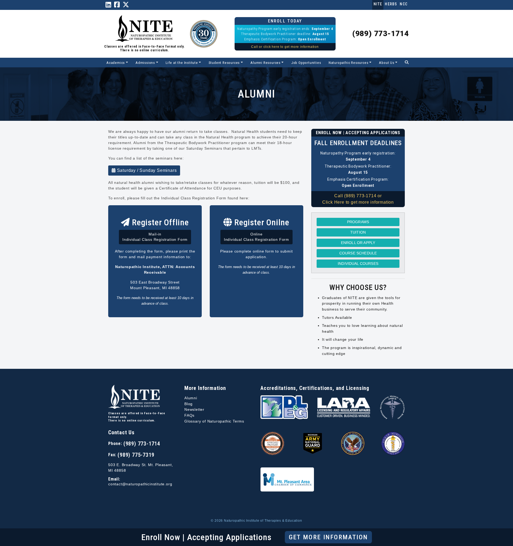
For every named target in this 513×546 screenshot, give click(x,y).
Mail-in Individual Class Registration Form (155, 237)
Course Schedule (358, 253)
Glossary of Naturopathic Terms (214, 421)
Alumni (190, 398)
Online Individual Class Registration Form (256, 237)
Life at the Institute (182, 62)
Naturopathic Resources (348, 62)
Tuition (358, 232)
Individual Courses (358, 263)
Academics (115, 62)
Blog (188, 404)
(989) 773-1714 (380, 33)
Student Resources (224, 62)
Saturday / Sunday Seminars (146, 170)
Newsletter (194, 409)
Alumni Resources (265, 62)
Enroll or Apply (358, 243)
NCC (403, 4)
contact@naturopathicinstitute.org (140, 484)
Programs (358, 222)
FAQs (189, 415)
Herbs (391, 4)
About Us (386, 62)
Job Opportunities (306, 62)
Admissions (145, 62)
